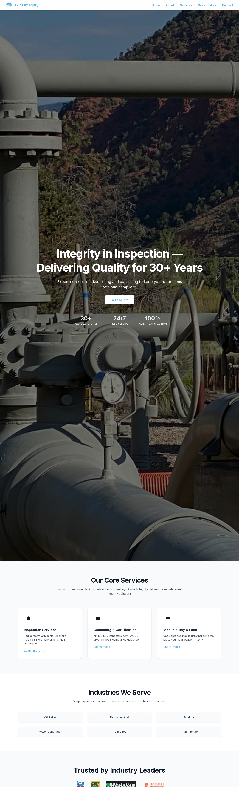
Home (156, 5)
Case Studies (207, 5)
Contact (227, 5)
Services (186, 5)
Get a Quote (119, 300)
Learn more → (34, 650)
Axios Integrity (26, 5)
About (170, 5)
